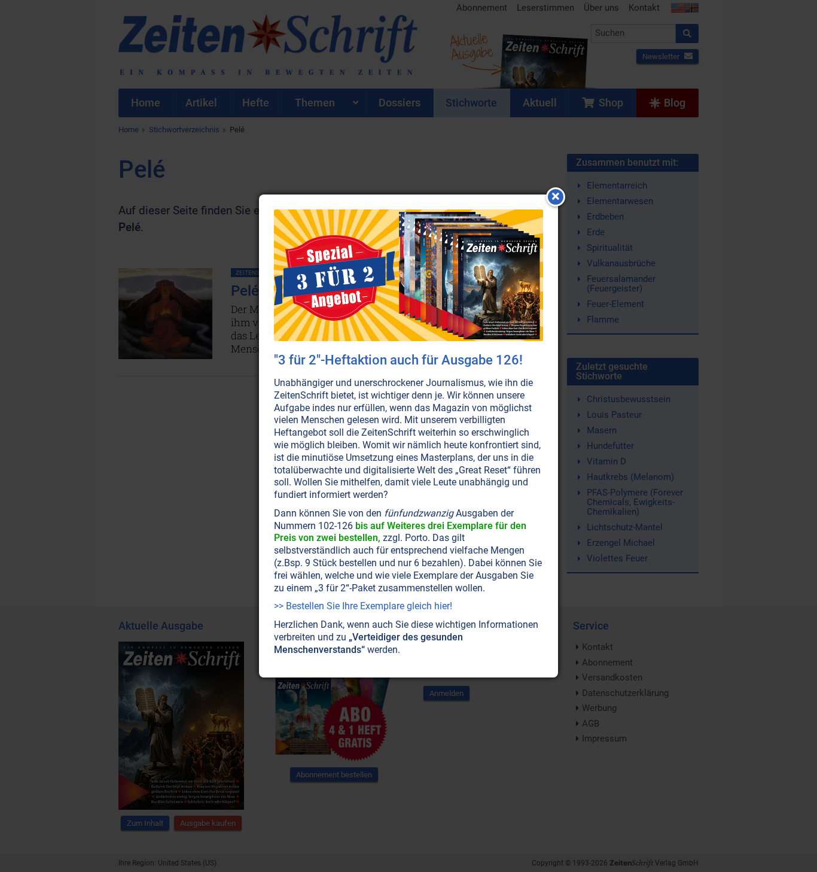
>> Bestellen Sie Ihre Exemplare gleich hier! (363, 606)
